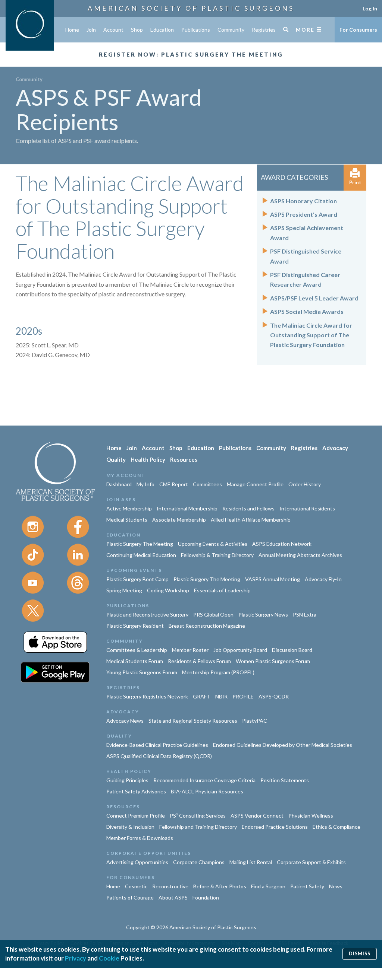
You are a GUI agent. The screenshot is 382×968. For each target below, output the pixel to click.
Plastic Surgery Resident (135, 625)
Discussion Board (292, 650)
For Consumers (358, 29)
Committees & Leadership (136, 650)
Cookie (109, 958)
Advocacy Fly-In (323, 579)
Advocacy (335, 448)
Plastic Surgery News (263, 614)
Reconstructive (170, 886)
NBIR (221, 696)
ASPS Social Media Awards (307, 311)
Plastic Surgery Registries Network (147, 696)
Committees (207, 484)
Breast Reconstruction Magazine (207, 625)
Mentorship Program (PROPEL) (218, 672)
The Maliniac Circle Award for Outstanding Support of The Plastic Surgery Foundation (311, 335)
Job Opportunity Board (240, 650)
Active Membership (129, 508)
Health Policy (148, 459)
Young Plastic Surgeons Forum (141, 672)
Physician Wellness (310, 815)
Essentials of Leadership (222, 590)
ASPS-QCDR (274, 696)
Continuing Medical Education (141, 555)
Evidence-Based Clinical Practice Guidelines (157, 745)
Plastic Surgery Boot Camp (137, 579)
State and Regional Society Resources (192, 720)
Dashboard (119, 484)
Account (113, 29)
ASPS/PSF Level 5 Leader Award (314, 298)
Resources (183, 459)
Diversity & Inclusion (130, 827)
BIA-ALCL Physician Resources (207, 791)
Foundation (205, 897)
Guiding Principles (127, 780)
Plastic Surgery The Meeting (139, 544)
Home (72, 29)
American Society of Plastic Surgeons (191, 8)
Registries (264, 29)
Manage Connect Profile (255, 484)
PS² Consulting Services (198, 815)
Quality (116, 459)
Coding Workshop (168, 590)
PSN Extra (304, 614)
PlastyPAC (254, 720)
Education (162, 29)
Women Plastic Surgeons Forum (273, 661)
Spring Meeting (124, 590)
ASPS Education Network (281, 544)
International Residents (307, 508)
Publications (195, 29)
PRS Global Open (213, 614)
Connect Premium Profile (135, 815)
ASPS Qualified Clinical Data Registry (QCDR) (159, 756)
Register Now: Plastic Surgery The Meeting (191, 54)
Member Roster (190, 650)
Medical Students (126, 519)
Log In (370, 8)
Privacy (75, 958)
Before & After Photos (219, 886)
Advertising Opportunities (137, 862)
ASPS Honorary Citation (303, 200)
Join (91, 29)
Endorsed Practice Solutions (275, 827)
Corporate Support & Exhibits (311, 862)
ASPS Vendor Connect (257, 815)
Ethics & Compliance (336, 827)
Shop (137, 29)
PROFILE (243, 696)
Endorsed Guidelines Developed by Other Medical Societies (282, 745)
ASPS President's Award (303, 214)
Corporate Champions (199, 862)
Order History (304, 484)
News (335, 886)
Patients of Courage (130, 897)
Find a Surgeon (268, 886)
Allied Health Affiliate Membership (251, 519)
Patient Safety (307, 886)
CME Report (173, 484)
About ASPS (173, 897)
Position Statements (284, 780)
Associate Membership (179, 519)
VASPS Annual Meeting (272, 579)
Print (355, 182)
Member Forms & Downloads (139, 838)
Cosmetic (136, 886)
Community (230, 29)
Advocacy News (125, 720)
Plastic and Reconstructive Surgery (147, 614)
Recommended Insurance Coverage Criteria (204, 780)
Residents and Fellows (248, 508)
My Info (145, 484)
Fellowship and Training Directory (198, 827)
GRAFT (201, 696)
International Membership (187, 508)
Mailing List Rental (250, 862)
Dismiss (359, 953)
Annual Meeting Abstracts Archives (300, 555)
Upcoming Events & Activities (212, 544)
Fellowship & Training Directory (217, 555)
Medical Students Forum (134, 661)
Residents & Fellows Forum (199, 661)
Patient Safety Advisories (136, 791)
